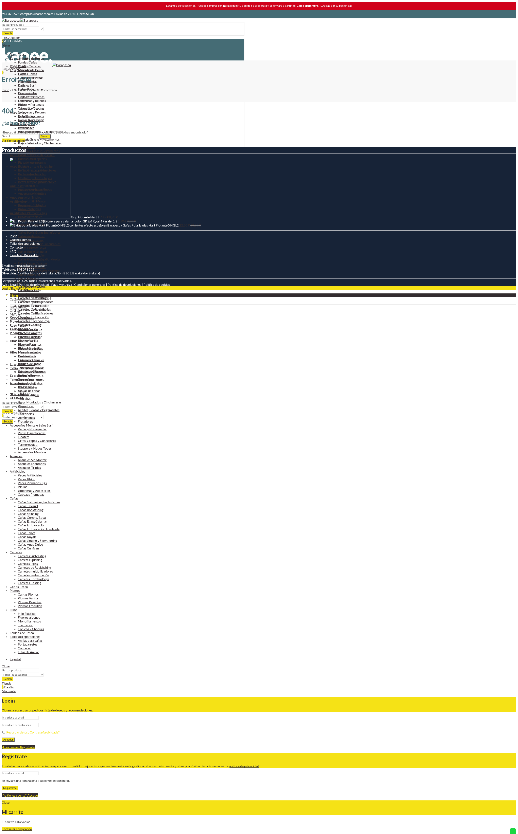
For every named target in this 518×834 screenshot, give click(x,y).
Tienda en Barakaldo (24, 255)
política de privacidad (244, 766)
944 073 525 (10, 14)
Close (24, 288)
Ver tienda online (13, 140)
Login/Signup (11, 288)
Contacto (16, 247)
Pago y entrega (61, 284)
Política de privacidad (34, 284)
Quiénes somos (20, 239)
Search (7, 33)
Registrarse (10, 788)
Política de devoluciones (124, 284)
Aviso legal (9, 284)
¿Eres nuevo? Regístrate (18, 747)
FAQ (13, 251)
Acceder (8, 739)
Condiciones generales (89, 284)
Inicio (5, 90)
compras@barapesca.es (36, 14)
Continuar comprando (17, 829)
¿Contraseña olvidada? (44, 732)
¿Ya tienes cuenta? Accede (20, 795)
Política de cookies (156, 284)
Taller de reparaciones (25, 243)
